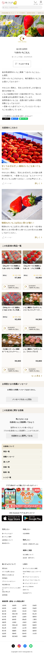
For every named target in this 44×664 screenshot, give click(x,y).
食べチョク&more (28, 586)
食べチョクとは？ (7, 533)
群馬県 (14, 611)
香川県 (4, 630)
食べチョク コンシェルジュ (31, 577)
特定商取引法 (6, 584)
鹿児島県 (15, 636)
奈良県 (4, 625)
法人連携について (28, 554)
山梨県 (24, 616)
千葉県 (35, 611)
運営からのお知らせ (8, 575)
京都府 (14, 622)
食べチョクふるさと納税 (30, 568)
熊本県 (24, 633)
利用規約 (4, 578)
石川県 (4, 616)
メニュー (41, 4)
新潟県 (24, 614)
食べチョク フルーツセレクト (31, 580)
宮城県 (35, 605)
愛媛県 (14, 630)
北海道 (4, 605)
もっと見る (35, 376)
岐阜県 (4, 619)
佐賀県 (4, 633)
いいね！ (8, 183)
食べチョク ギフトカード (30, 583)
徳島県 (35, 628)
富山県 (35, 614)
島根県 (35, 625)
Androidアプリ (27, 593)
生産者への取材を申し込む (31, 544)
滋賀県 (4, 622)
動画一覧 (6, 472)
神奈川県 (15, 614)
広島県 (14, 628)
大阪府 (24, 622)
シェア (15, 118)
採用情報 (4, 595)
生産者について (8, 446)
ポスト (6, 118)
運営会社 (4, 568)
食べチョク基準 (6, 537)
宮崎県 (4, 636)
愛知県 (24, 619)
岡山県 (4, 628)
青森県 (14, 605)
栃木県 (4, 611)
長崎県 (14, 633)
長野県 (35, 616)
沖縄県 (24, 636)
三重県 (35, 619)
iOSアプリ (26, 590)
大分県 (35, 633)
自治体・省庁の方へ (29, 558)
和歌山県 (15, 625)
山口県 (24, 628)
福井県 (14, 616)
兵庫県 (35, 622)
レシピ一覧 (7, 477)
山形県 (14, 608)
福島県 (24, 608)
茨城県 (35, 608)
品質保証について (7, 540)
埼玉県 (24, 611)
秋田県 (4, 608)
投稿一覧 (6, 467)
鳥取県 (24, 625)
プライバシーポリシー (8, 581)
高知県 (24, 630)
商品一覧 (6, 451)
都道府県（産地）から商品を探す (13, 601)
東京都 (4, 614)
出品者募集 (26, 533)
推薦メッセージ (8, 456)
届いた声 (6, 462)
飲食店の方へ (6, 543)
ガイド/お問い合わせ (8, 571)
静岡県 (14, 619)
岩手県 (24, 605)
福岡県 (35, 630)
